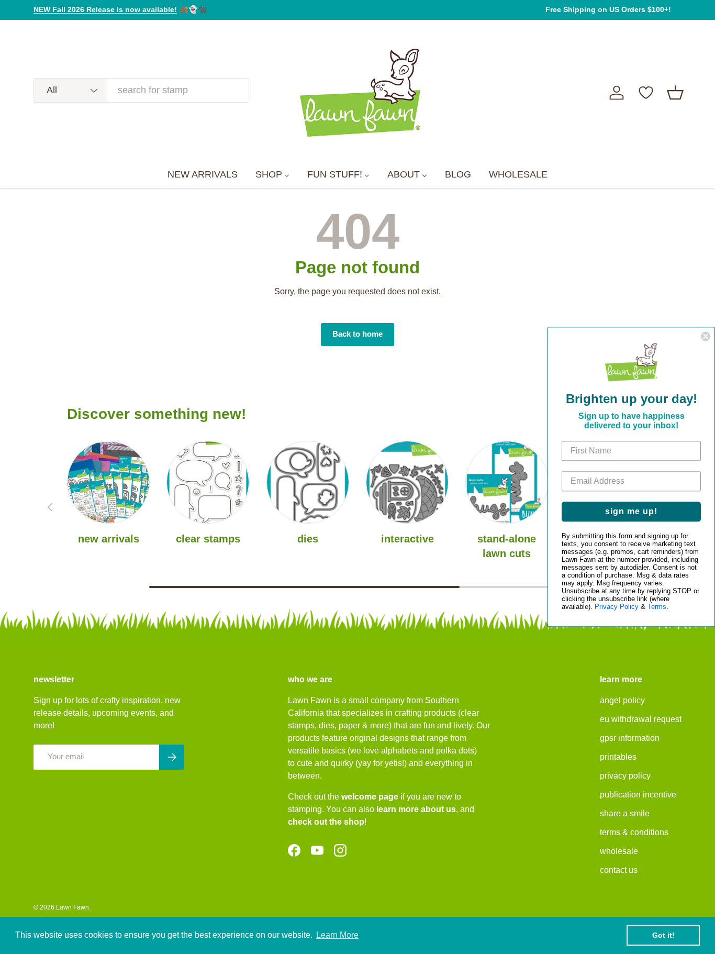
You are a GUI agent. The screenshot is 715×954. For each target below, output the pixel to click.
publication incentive (638, 794)
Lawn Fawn (72, 907)
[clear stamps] (208, 482)
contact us (619, 870)
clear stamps (208, 539)
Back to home (357, 334)
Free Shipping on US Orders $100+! (608, 9)
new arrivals (108, 539)
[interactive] (407, 482)
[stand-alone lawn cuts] (507, 482)
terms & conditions (634, 832)
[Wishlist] (645, 92)
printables (618, 756)
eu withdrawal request (641, 719)
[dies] (308, 482)
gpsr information (630, 738)
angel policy (622, 700)
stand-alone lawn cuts (506, 546)
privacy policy (625, 775)
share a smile (625, 813)
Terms (656, 607)
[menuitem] (202, 174)
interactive (407, 539)
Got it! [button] (663, 935)
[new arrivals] (108, 482)
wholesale (619, 851)
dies (307, 539)
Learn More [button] (337, 934)
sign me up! (631, 511)
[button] (675, 92)
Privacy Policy (617, 607)
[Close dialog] (705, 336)
